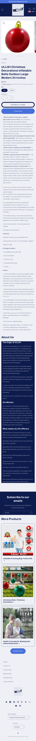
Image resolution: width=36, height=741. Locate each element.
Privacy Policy (7, 670)
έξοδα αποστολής (7, 84)
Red (4, 90)
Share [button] (5, 59)
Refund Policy (7, 673)
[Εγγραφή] (31, 513)
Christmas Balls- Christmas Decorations (14, 601)
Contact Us (6, 666)
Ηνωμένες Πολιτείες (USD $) (17, 717)
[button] (2, 10)
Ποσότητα (4, 94)
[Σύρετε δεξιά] (22, 56)
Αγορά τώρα (18, 111)
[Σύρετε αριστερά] (14, 56)
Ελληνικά (17, 727)
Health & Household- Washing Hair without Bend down (16, 642)
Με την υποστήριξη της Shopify (22, 736)
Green (12, 90)
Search (5, 662)
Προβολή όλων (18, 651)
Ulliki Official (13, 736)
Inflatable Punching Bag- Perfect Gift (17, 558)
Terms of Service (8, 681)
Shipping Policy (7, 677)
